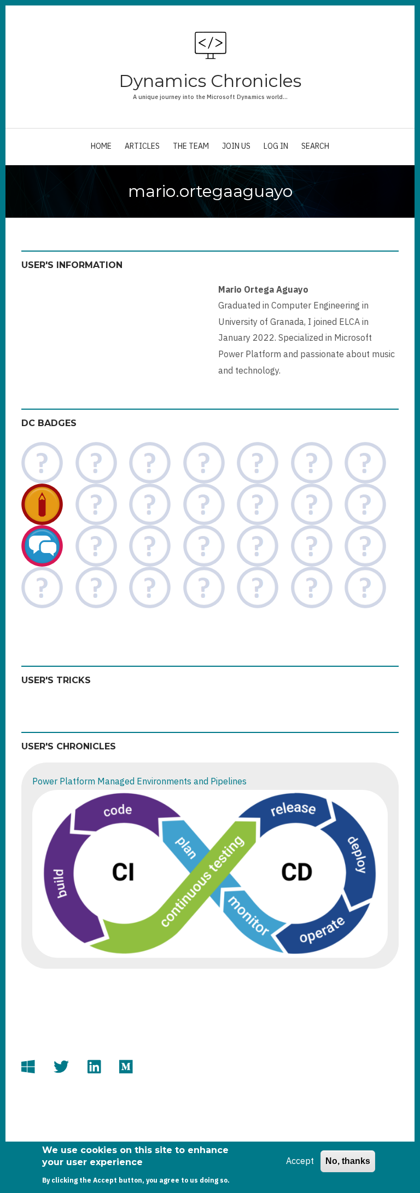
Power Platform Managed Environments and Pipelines (139, 781)
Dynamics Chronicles (210, 80)
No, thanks (347, 1161)
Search (315, 146)
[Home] (210, 45)
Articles (142, 146)
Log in (276, 146)
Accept (300, 1160)
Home (101, 146)
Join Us (236, 146)
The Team (191, 146)
